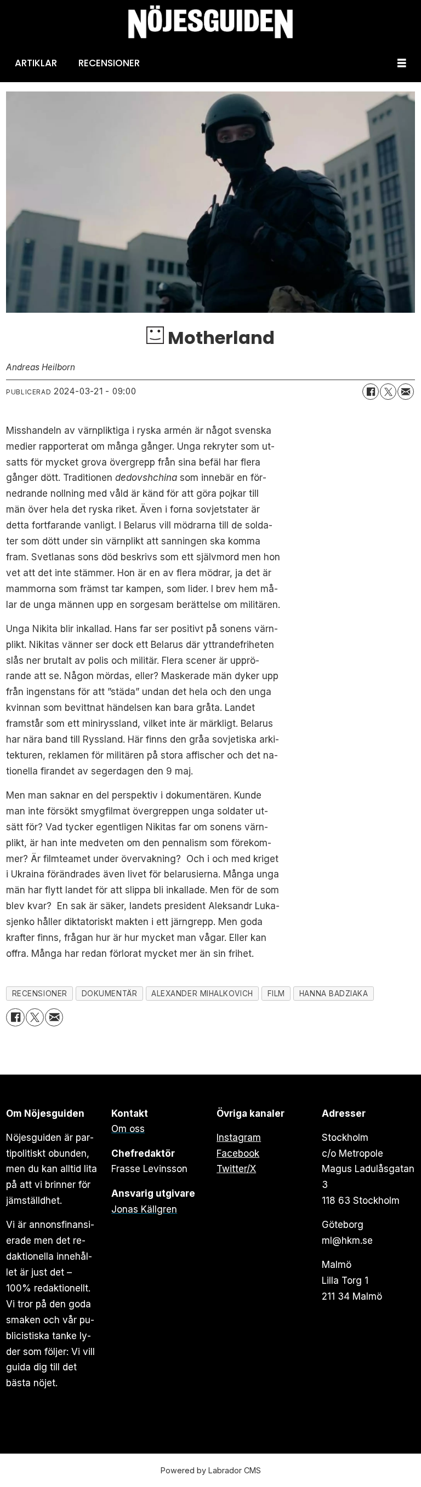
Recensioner (109, 63)
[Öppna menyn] (401, 63)
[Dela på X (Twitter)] (388, 391)
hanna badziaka (333, 993)
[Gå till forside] (210, 22)
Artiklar (36, 63)
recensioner (39, 993)
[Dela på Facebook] (370, 391)
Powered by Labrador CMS (211, 1470)
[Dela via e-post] (405, 391)
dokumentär (109, 993)
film (276, 993)
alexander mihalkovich (202, 993)
